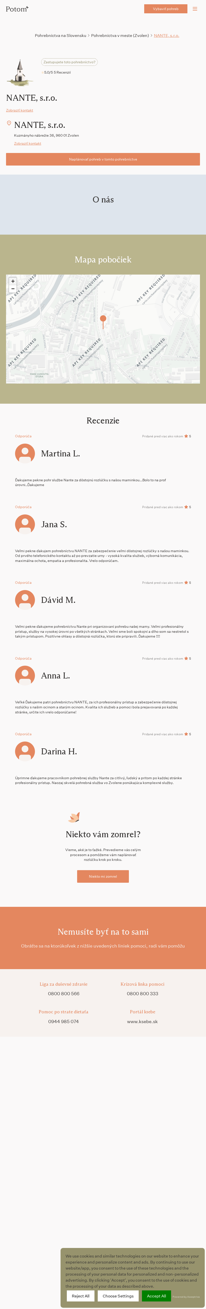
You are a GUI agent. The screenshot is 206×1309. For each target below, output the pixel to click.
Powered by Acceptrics (186, 1296)
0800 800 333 (142, 993)
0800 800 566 (63, 993)
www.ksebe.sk (142, 1021)
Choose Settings (118, 1295)
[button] (103, 322)
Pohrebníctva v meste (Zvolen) (120, 35)
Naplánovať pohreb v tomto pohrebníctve (103, 159)
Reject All (80, 1295)
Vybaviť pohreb (166, 8)
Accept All (156, 1295)
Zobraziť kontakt (19, 110)
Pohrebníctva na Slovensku (60, 35)
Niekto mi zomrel (103, 876)
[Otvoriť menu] (195, 9)
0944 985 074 (63, 1021)
